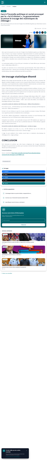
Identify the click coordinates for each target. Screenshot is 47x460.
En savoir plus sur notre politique (12, 456)
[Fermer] (26, 450)
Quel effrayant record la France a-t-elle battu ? (15, 202)
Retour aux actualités (7, 273)
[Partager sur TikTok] (42, 32)
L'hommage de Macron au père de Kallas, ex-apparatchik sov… (18, 193)
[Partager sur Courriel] (45, 32)
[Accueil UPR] (2, 2)
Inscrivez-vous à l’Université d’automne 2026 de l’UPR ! (16, 197)
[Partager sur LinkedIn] (40, 32)
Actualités (9, 6)
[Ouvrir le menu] (45, 2)
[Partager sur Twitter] (37, 32)
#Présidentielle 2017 (6, 161)
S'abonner (23, 224)
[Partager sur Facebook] (34, 32)
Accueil (3, 6)
